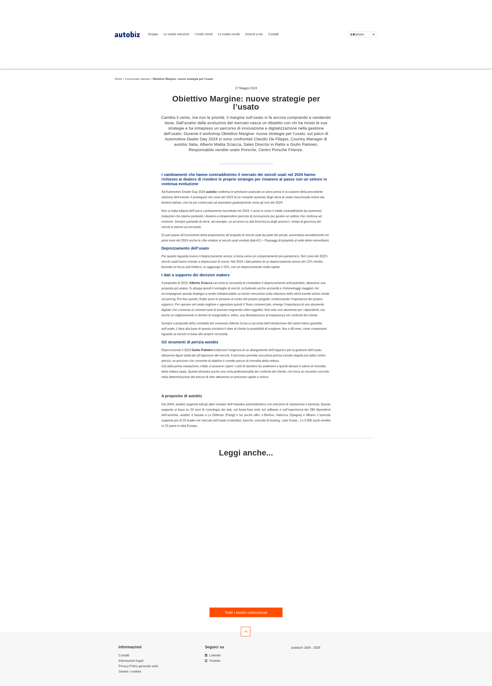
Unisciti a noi (254, 34)
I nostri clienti (204, 34)
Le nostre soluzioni (176, 34)
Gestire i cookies (130, 671)
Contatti (273, 34)
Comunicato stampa (137, 78)
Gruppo (153, 34)
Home (118, 78)
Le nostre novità (229, 34)
